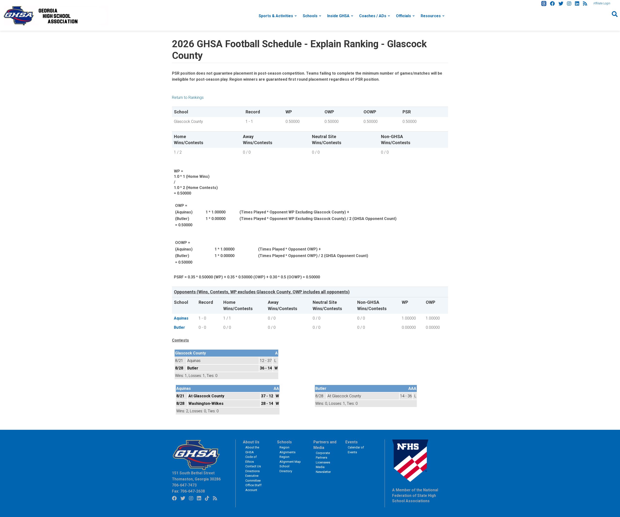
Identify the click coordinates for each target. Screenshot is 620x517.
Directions (252, 471)
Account (251, 490)
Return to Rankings (188, 97)
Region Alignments (287, 450)
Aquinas (181, 318)
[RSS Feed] (585, 4)
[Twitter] (560, 4)
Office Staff (253, 485)
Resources (431, 16)
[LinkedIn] (577, 4)
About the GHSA (252, 450)
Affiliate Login (601, 3)
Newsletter (323, 472)
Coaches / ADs (372, 16)
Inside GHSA (338, 16)
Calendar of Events (356, 450)
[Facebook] (552, 4)
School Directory (285, 468)
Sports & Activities (276, 16)
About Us (251, 442)
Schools (310, 16)
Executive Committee (253, 478)
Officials (403, 16)
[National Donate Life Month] (56, 15)
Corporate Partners (323, 455)
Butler (179, 327)
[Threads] (543, 3)
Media (320, 467)
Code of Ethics (251, 459)
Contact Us (253, 466)
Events (351, 442)
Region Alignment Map (290, 459)
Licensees (323, 462)
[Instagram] (569, 4)
